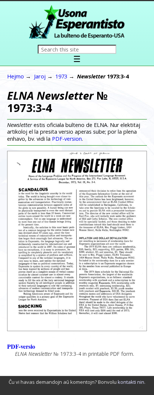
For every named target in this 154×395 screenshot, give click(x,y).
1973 (61, 76)
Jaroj (40, 76)
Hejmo (15, 76)
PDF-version (67, 138)
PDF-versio (21, 346)
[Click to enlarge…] (77, 329)
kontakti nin (131, 382)
